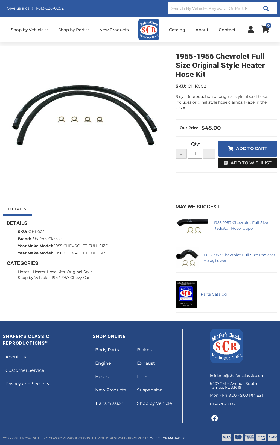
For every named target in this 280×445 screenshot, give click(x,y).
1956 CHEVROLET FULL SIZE (81, 253)
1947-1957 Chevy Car (71, 277)
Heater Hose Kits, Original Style (63, 271)
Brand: (24, 238)
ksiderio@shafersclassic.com (237, 376)
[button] (222, 8)
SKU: (181, 86)
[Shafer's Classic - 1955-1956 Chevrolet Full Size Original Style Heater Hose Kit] (85, 114)
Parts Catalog (214, 294)
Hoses (23, 271)
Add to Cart (251, 148)
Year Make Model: (35, 245)
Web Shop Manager (167, 438)
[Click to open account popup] (251, 29)
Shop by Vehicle (33, 277)
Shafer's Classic (47, 238)
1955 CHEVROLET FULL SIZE (81, 245)
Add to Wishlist (251, 163)
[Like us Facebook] (214, 418)
